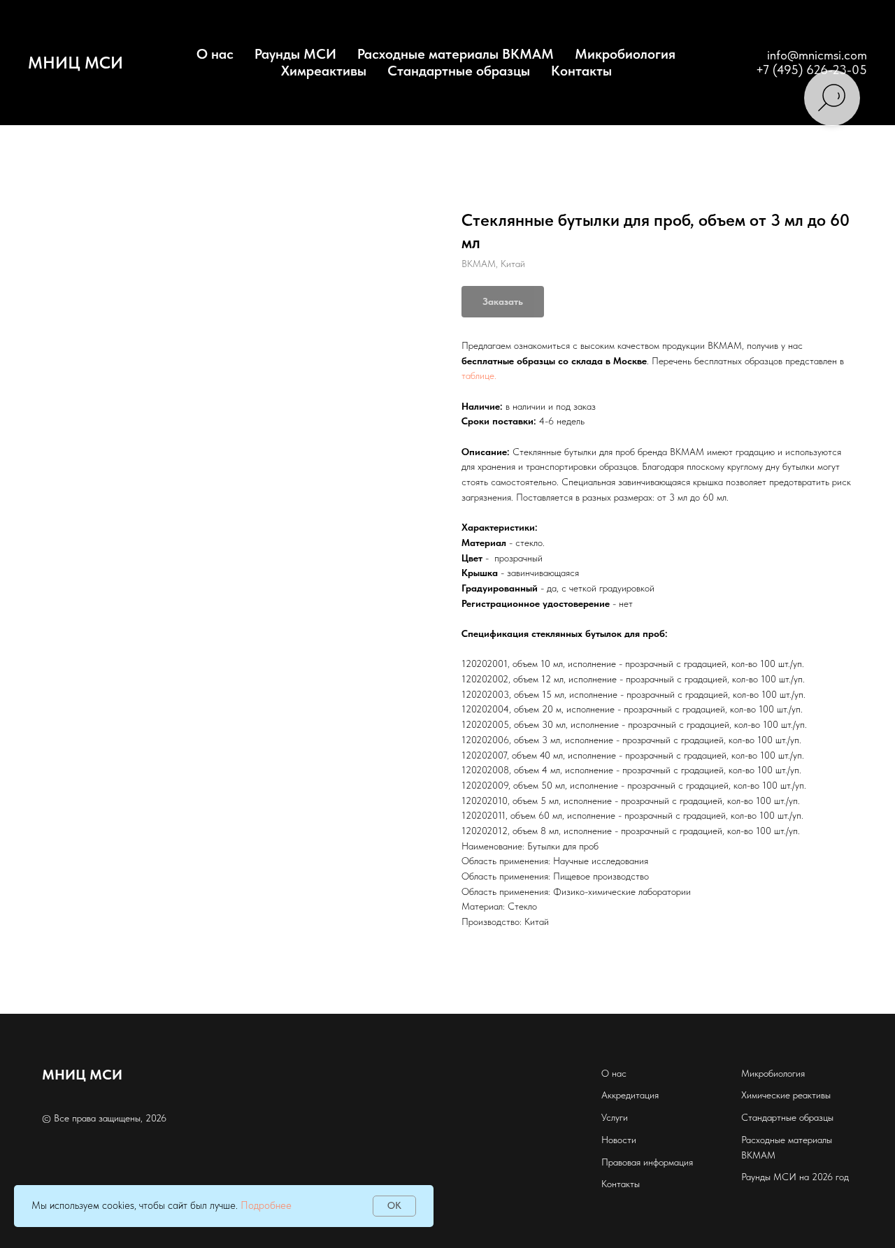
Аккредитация (630, 1094)
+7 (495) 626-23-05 (811, 69)
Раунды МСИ (295, 53)
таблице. (478, 375)
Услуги (614, 1117)
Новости (618, 1139)
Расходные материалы (786, 1139)
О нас (613, 1073)
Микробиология (625, 53)
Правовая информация (647, 1162)
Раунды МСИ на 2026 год (795, 1176)
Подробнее (266, 1205)
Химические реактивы (786, 1094)
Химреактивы (323, 70)
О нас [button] (215, 53)
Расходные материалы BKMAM (455, 53)
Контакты (581, 70)
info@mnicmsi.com (817, 55)
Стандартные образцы (458, 70)
